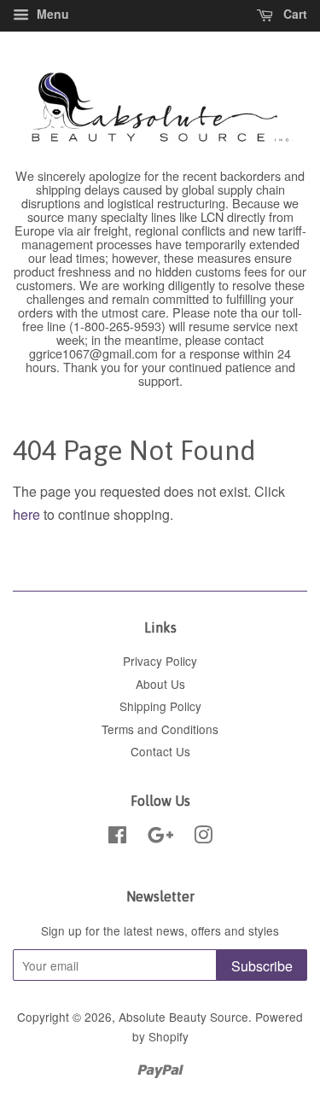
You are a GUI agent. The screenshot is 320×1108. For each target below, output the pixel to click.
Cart (293, 13)
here (26, 514)
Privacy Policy (160, 660)
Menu (51, 13)
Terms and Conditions (160, 729)
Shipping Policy (160, 705)
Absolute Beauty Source (183, 1016)
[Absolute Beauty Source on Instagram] (203, 837)
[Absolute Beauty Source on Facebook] (117, 837)
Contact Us (160, 751)
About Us (160, 683)
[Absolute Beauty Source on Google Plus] (160, 837)
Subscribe (262, 966)
